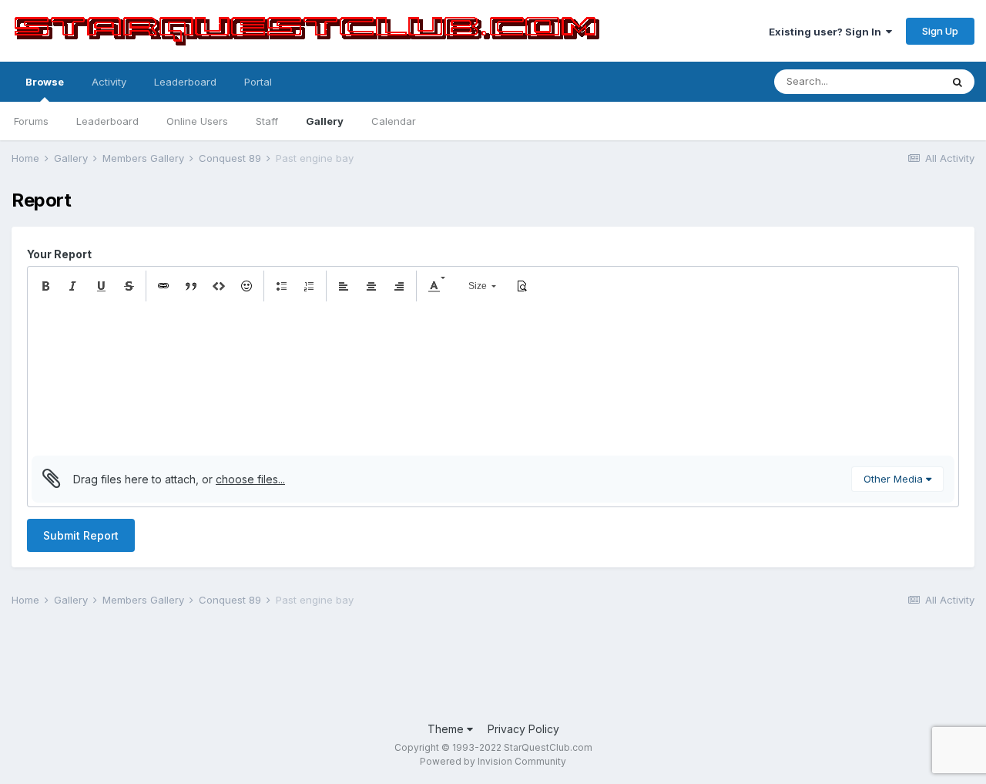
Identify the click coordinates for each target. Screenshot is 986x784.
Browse (44, 82)
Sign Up (940, 31)
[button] (45, 286)
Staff (267, 121)
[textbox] (493, 378)
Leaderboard (107, 121)
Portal (258, 82)
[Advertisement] (292, 666)
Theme (447, 728)
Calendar (393, 121)
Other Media (895, 479)
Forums (31, 121)
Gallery (325, 121)
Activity (109, 82)
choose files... (250, 479)
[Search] (957, 81)
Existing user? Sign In (827, 31)
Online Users (197, 121)
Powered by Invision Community (493, 761)
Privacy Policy (523, 728)
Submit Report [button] (81, 535)
